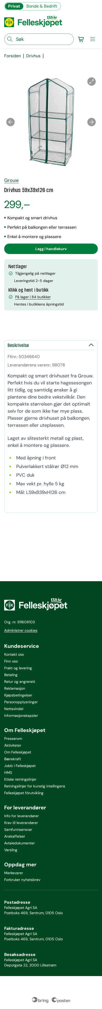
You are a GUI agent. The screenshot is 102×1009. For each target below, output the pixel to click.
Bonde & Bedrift (41, 6)
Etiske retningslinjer (20, 779)
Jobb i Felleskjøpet (20, 765)
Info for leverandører (21, 816)
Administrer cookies (20, 630)
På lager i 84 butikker (33, 297)
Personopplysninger (21, 702)
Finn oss (11, 661)
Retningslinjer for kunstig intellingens (34, 786)
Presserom (13, 738)
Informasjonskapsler (21, 715)
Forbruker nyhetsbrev (22, 879)
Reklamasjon (14, 688)
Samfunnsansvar (18, 829)
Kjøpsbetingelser (18, 695)
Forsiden (12, 56)
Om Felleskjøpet (17, 752)
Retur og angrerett (19, 681)
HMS (8, 772)
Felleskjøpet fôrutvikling (23, 793)
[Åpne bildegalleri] (91, 81)
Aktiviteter (12, 745)
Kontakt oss (14, 654)
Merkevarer (13, 872)
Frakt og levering (18, 668)
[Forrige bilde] (10, 122)
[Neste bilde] (91, 122)
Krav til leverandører (21, 822)
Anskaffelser (14, 836)
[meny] (92, 39)
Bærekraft (12, 759)
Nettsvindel (13, 708)
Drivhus (33, 56)
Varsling (10, 849)
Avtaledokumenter (19, 843)
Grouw (11, 180)
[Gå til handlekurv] (81, 39)
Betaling (11, 674)
